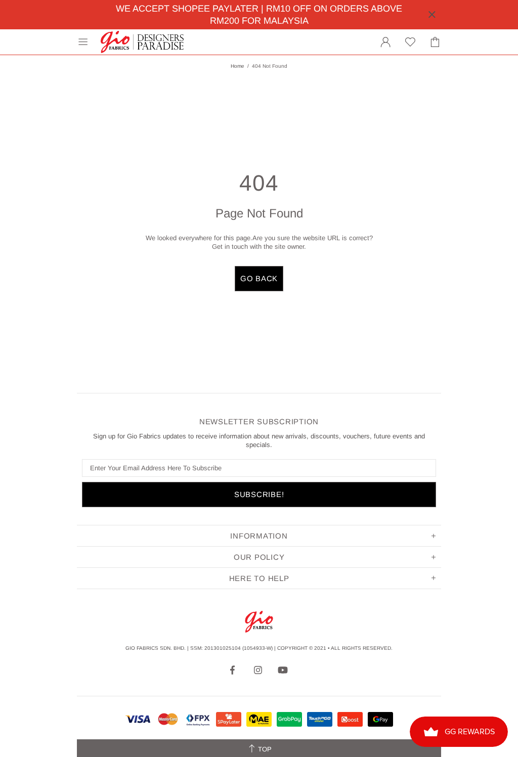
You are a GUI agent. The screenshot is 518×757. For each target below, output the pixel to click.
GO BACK (259, 278)
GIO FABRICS (142, 42)
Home (237, 66)
